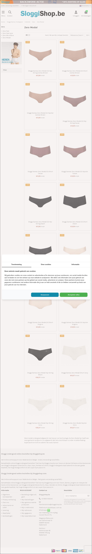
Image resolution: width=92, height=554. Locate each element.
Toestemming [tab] (16, 264)
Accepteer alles (74, 295)
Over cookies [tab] (46, 264)
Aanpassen (45, 295)
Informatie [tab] (75, 264)
